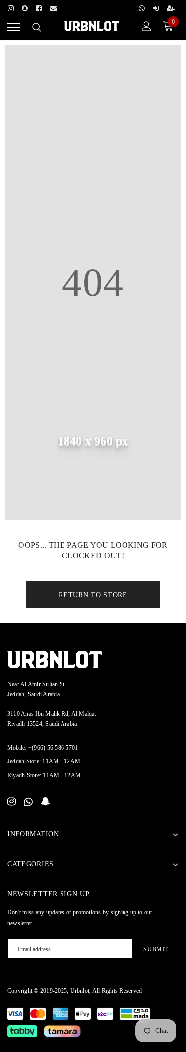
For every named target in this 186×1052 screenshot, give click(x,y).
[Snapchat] (45, 802)
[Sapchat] (24, 6)
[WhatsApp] (28, 802)
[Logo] (91, 26)
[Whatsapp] (141, 6)
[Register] (170, 6)
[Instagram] (10, 6)
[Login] (155, 6)
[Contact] (53, 6)
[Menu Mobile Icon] (13, 27)
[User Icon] (146, 27)
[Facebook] (38, 6)
